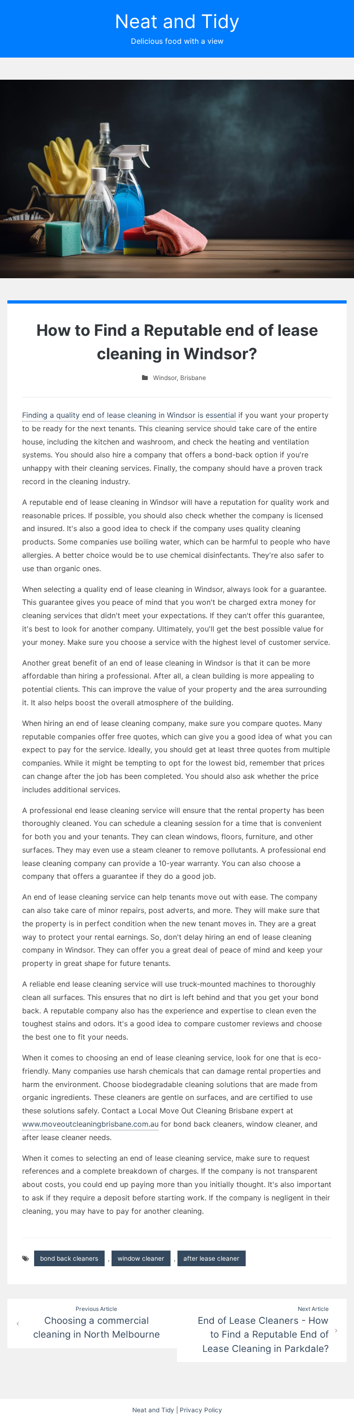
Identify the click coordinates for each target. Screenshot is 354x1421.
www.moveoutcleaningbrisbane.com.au (90, 1124)
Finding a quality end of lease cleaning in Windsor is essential (129, 415)
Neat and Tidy (177, 21)
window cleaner (141, 1258)
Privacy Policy (201, 1410)
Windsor (165, 377)
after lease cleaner (211, 1258)
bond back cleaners (69, 1258)
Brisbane (193, 377)
